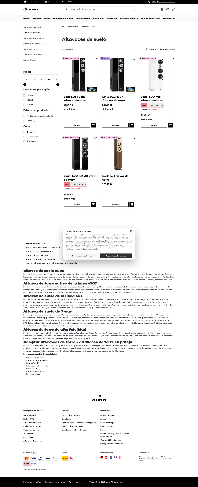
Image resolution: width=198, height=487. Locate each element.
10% (30, 95)
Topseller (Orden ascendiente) (161, 49)
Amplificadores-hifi (32, 422)
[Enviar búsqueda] (66, 9)
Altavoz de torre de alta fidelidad (40, 259)
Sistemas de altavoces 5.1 (34, 44)
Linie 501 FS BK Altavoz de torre (75, 98)
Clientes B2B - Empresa (110, 440)
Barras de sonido (30, 60)
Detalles (77, 125)
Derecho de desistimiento (73, 426)
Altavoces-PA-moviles (33, 441)
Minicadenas (28, 437)
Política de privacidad (146, 459)
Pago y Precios (106, 426)
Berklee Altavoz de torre (115, 177)
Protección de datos (32, 482)
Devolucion (66, 419)
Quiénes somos (107, 415)
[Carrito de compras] (173, 9)
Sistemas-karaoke (31, 430)
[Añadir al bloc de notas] (95, 59)
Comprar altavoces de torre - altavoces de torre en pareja (51, 263)
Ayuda (103, 419)
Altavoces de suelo (31, 33)
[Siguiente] (177, 18)
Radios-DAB (28, 419)
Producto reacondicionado (40, 116)
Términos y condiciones (55, 482)
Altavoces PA (29, 49)
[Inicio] (65, 26)
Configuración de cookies (111, 443)
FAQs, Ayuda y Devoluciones (163, 2)
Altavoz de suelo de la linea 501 (39, 251)
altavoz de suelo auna (35, 244)
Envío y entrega (107, 422)
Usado (31, 121)
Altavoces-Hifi (29, 415)
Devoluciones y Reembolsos (74, 430)
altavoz (73, 323)
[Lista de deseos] (167, 9)
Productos (104, 430)
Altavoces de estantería (33, 38)
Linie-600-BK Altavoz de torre (79, 177)
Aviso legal (73, 482)
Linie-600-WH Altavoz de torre (152, 98)
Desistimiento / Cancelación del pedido (79, 422)
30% (30, 100)
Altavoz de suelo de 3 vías (37, 255)
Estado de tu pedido (71, 415)
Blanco (33, 137)
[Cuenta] (162, 9)
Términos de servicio (162, 459)
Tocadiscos (28, 433)
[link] (80, 74)
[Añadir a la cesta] (93, 125)
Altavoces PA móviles (32, 55)
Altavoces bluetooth (32, 27)
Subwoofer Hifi (32, 363)
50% (30, 105)
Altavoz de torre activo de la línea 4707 (43, 247)
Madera (33, 141)
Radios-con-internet (32, 426)
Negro (32, 132)
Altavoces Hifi (73, 26)
